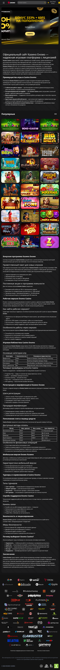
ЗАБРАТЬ (30, 34)
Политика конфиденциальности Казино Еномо (22, 650)
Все (56, 114)
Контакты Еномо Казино (43, 650)
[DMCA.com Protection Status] (56, 666)
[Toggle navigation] (3, 2)
